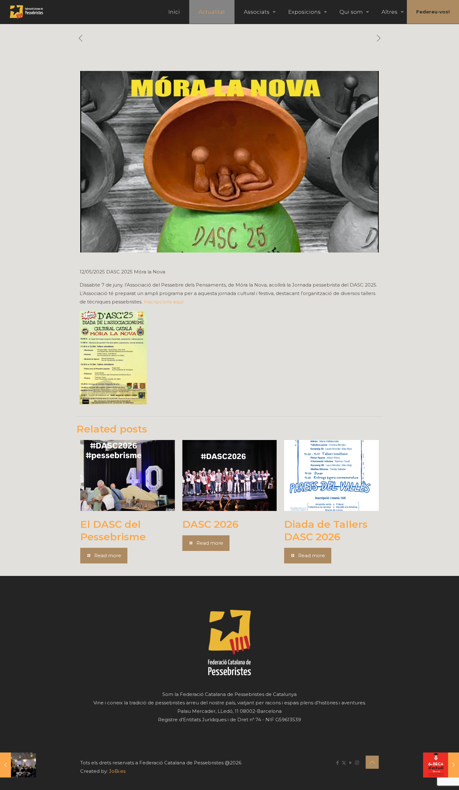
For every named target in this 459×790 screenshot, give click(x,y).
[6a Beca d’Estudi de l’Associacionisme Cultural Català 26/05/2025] (441, 765)
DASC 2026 (210, 524)
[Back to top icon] (372, 762)
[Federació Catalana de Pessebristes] (26, 12)
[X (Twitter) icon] (344, 763)
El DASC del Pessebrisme (113, 530)
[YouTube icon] (350, 763)
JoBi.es (117, 771)
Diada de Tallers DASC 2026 (326, 530)
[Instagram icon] (357, 763)
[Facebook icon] (337, 763)
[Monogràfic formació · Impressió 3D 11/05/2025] (18, 765)
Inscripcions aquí (163, 302)
